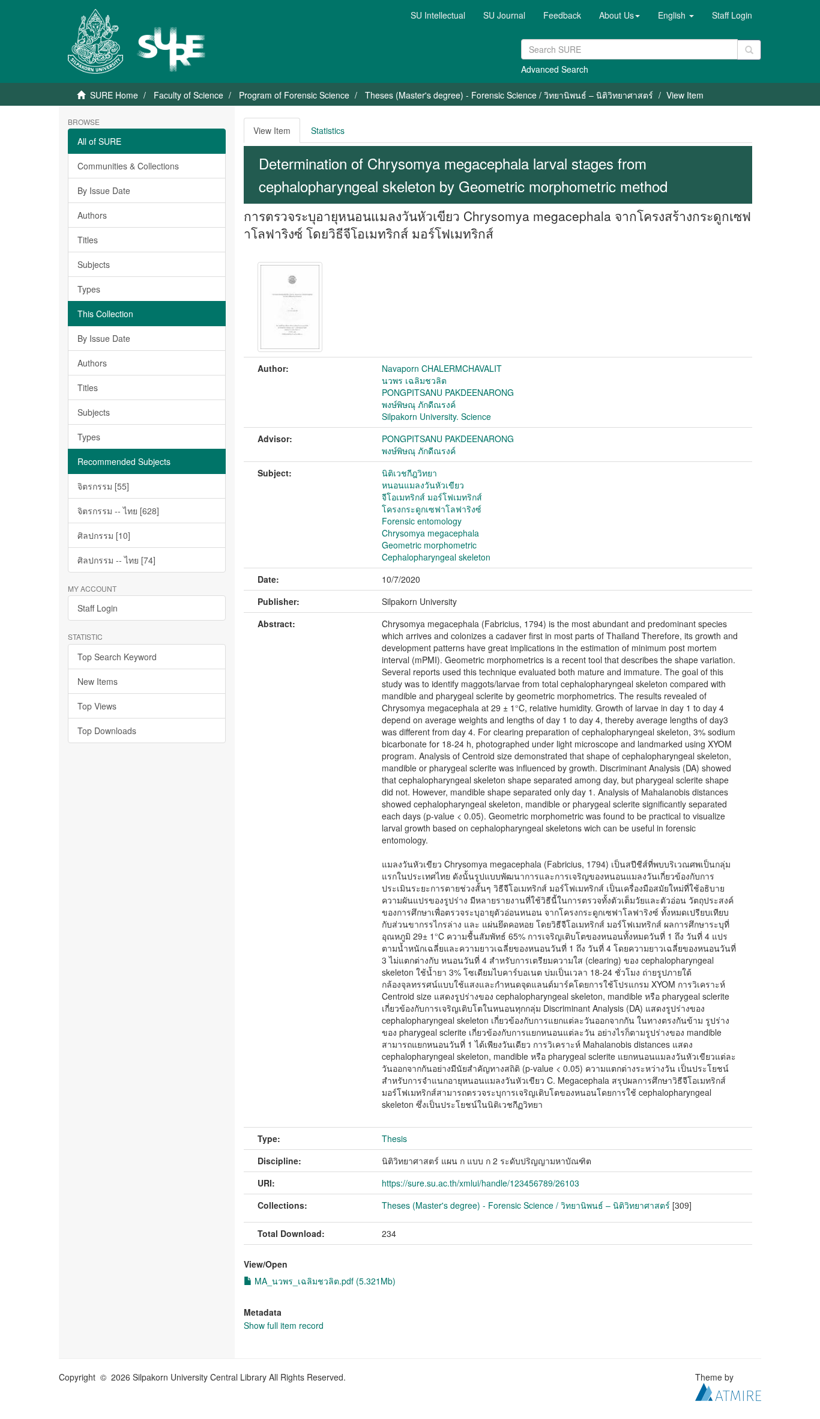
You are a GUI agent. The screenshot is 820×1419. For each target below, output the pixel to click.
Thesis (394, 1138)
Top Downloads (106, 731)
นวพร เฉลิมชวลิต (414, 380)
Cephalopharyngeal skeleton (436, 557)
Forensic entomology (422, 521)
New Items (97, 681)
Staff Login (97, 608)
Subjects (93, 264)
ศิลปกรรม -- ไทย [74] (116, 560)
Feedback (562, 15)
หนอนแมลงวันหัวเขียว (423, 485)
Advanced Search (554, 69)
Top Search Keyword (117, 657)
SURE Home (114, 95)
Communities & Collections (128, 166)
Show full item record (284, 1325)
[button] (619, 15)
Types (88, 289)
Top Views (96, 706)
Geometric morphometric (429, 545)
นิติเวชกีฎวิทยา (409, 473)
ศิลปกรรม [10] (103, 535)
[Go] (749, 50)
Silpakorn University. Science (436, 416)
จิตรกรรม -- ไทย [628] (118, 511)
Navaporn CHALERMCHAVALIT (442, 368)
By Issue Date (103, 190)
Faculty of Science (188, 95)
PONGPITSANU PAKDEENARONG (448, 392)
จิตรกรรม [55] (103, 486)
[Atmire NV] (728, 1390)
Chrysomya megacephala (430, 533)
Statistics (328, 130)
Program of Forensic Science (294, 95)
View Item (272, 130)
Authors (92, 215)
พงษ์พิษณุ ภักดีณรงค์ (419, 404)
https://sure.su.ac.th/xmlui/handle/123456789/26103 (480, 1183)
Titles (87, 240)
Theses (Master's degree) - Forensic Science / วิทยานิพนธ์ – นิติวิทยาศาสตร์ (509, 95)
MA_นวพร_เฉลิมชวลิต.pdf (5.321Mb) (324, 1281)
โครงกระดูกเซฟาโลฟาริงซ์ (431, 509)
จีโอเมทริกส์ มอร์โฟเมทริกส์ (432, 497)
